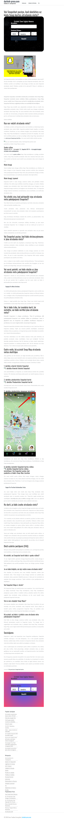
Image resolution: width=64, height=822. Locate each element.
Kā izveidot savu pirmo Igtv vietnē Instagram (10, 749)
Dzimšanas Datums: (16, 30)
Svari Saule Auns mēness (11, 794)
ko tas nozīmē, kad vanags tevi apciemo (10, 797)
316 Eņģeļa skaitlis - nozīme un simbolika (10, 721)
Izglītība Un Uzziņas (10, 764)
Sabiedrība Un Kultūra (10, 787)
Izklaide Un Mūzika (32, 3)
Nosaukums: (14, 23)
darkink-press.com (26, 817)
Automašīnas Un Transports (9, 758)
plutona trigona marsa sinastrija (11, 808)
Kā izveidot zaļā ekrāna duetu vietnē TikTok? (11, 715)
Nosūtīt (23, 38)
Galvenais (24, 3)
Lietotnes (7, 779)
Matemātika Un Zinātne (11, 781)
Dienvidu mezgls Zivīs (10, 718)
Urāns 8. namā (8, 724)
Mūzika (7, 790)
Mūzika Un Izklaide (9, 772)
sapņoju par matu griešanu (12, 286)
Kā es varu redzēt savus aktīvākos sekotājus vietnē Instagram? (11, 739)
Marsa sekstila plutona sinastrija (10, 804)
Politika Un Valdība (9, 775)
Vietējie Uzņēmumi (9, 783)
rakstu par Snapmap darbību (13, 138)
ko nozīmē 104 (9, 811)
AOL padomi (8, 766)
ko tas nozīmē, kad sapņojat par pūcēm (10, 801)
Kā (38, 3)
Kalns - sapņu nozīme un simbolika (11, 730)
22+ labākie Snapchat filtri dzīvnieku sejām (11, 734)
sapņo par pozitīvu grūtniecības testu (15, 487)
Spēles (6, 770)
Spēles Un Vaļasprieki (10, 761)
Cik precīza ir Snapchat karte (16, 669)
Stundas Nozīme (9, 777)
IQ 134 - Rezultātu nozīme (9, 727)
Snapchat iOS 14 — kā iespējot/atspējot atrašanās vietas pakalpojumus (22, 150)
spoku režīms (17, 154)
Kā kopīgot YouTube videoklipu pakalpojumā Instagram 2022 (11, 744)
